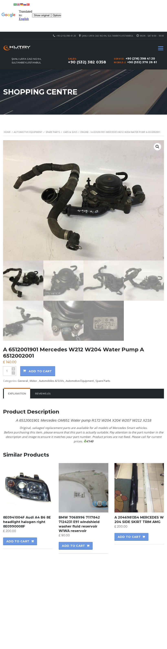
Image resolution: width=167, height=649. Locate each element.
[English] (18, 4)
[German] (21, 4)
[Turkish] (28, 4)
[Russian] (24, 4)
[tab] (17, 393)
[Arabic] (15, 4)
